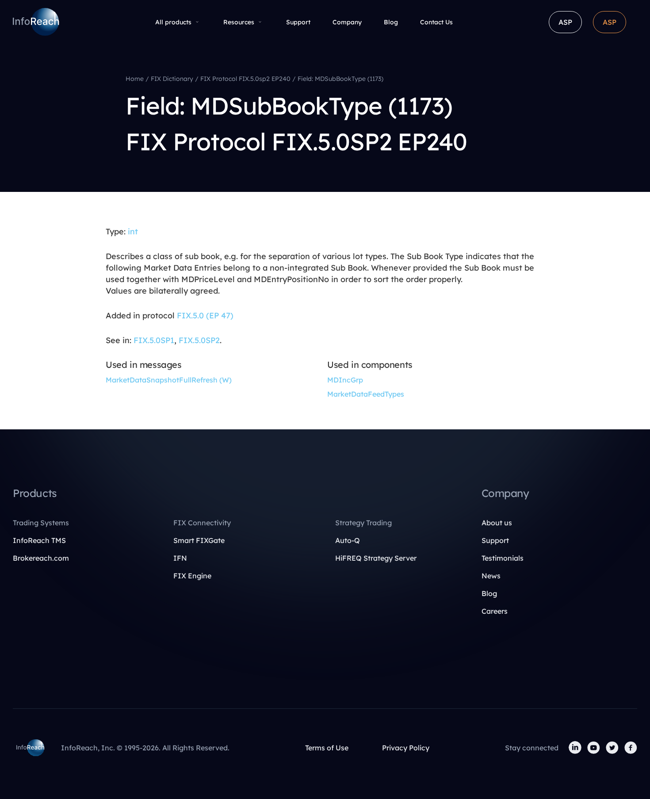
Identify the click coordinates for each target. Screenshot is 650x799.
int (133, 231)
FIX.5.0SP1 (154, 340)
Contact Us (436, 22)
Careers (495, 611)
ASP (565, 22)
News (491, 575)
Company (347, 22)
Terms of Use (326, 747)
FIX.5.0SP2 (199, 340)
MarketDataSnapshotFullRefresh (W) (169, 379)
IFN (180, 558)
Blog (391, 22)
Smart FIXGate (199, 540)
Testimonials (503, 558)
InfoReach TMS (39, 540)
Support (298, 22)
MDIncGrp (345, 379)
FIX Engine (192, 575)
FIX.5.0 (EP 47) (205, 315)
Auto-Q (347, 540)
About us (497, 522)
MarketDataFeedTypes (365, 394)
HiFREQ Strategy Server (376, 558)
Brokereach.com (41, 558)
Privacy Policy (405, 747)
